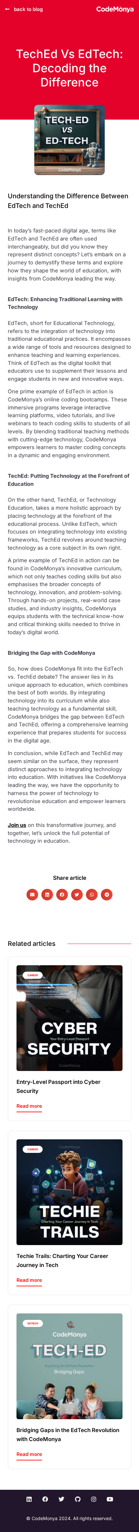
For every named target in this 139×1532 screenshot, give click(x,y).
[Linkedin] (29, 1499)
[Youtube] (110, 1499)
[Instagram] (94, 1499)
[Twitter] (61, 1499)
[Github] (77, 1499)
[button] (32, 894)
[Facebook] (45, 1499)
